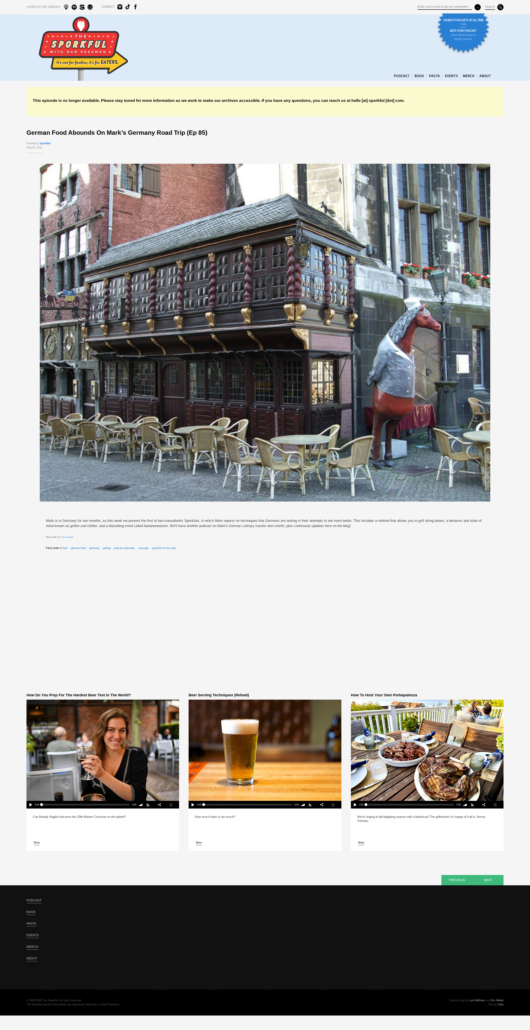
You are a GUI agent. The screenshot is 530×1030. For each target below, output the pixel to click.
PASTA (434, 76)
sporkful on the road (164, 548)
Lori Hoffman (477, 1000)
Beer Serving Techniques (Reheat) (219, 695)
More (37, 842)
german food (78, 548)
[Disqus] (265, 614)
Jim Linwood (67, 537)
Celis (500, 1004)
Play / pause (30, 804)
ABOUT (485, 76)
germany (94, 548)
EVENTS (451, 76)
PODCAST (402, 76)
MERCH (469, 76)
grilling (107, 548)
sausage (143, 548)
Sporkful (45, 143)
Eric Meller (497, 1000)
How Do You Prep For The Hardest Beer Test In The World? (78, 695)
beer (65, 548)
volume (141, 804)
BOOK (419, 76)
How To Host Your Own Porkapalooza (384, 695)
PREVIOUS (457, 880)
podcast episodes (124, 548)
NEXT (488, 880)
